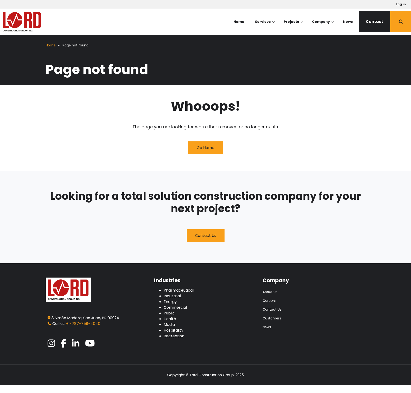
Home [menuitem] (239, 21)
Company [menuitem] (323, 25)
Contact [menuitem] (374, 21)
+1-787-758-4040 (83, 323)
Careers (269, 300)
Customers (272, 318)
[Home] (22, 21)
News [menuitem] (348, 21)
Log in (401, 4)
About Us (270, 291)
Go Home (205, 147)
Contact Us (205, 235)
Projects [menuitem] (293, 25)
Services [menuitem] (265, 25)
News (267, 327)
